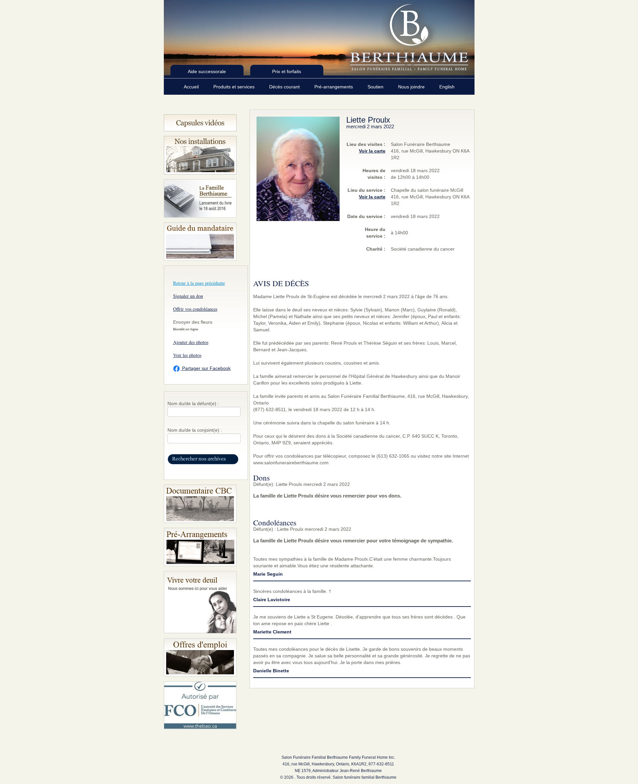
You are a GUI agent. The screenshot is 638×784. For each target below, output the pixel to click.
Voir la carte (372, 151)
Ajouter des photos (190, 342)
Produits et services (234, 86)
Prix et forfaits (286, 71)
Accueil (192, 86)
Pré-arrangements (334, 86)
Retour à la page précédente (199, 283)
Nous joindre (412, 86)
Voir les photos (187, 355)
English (447, 86)
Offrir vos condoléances (195, 309)
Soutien (376, 86)
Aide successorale (207, 71)
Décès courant (285, 86)
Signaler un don (188, 296)
